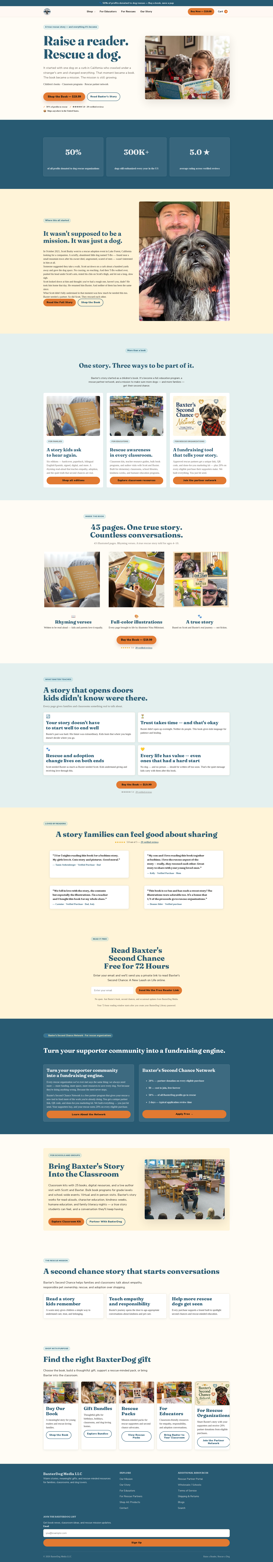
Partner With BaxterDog (106, 1221)
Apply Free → (184, 1114)
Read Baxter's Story (103, 96)
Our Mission (126, 1479)
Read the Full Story (60, 302)
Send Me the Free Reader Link (159, 990)
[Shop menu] (95, 11)
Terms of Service (187, 1490)
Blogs (181, 1502)
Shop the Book (90, 302)
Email (46, 1526)
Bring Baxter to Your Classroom (174, 1436)
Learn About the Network (88, 1114)
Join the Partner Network (213, 1442)
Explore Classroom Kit (66, 1221)
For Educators (108, 11)
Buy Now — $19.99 (201, 11)
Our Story (146, 11)
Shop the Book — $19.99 (64, 96)
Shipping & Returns (188, 1496)
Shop (90, 11)
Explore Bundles (97, 1433)
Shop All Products (130, 1502)
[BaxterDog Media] (47, 11)
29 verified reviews (143, 648)
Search (181, 1508)
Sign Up (136, 1542)
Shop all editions (73, 480)
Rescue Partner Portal (190, 1479)
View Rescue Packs (136, 1436)
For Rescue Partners (131, 1496)
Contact (124, 1508)
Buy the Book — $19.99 (136, 640)
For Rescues (128, 11)
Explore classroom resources (136, 480)
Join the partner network (199, 480)
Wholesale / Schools (189, 1485)
